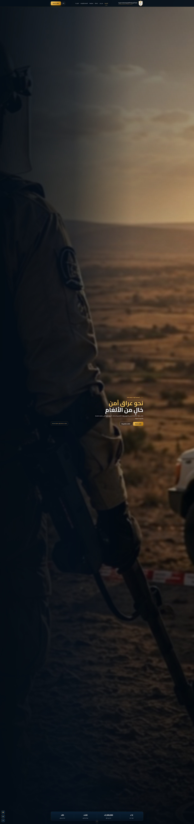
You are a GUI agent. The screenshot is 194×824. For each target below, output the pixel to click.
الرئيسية (106, 3)
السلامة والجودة (84, 3)
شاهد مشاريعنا (125, 424)
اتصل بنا (77, 3)
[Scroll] (97, 821)
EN (63, 3)
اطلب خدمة (56, 3)
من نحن (101, 3)
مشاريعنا (91, 3)
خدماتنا (96, 3)
